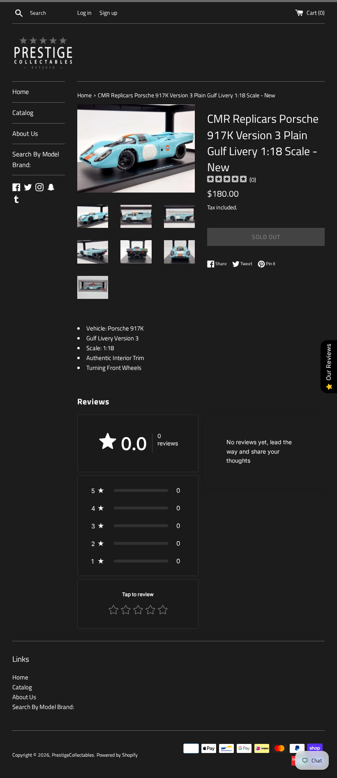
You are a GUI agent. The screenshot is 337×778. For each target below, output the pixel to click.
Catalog (22, 112)
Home (20, 91)
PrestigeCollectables (73, 755)
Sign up (108, 13)
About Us (25, 133)
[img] (227, 180)
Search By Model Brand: (35, 159)
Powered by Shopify (117, 755)
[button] (138, 490)
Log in (84, 13)
